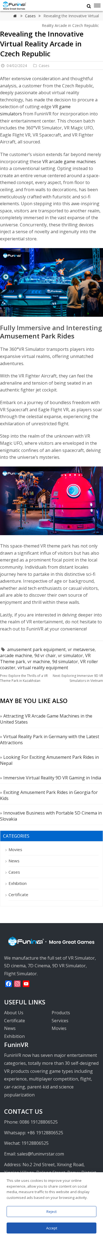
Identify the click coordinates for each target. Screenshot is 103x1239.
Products (61, 1013)
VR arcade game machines (69, 162)
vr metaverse (81, 649)
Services (60, 1021)
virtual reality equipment (43, 668)
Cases (31, 15)
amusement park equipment (36, 649)
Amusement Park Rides (37, 335)
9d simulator (65, 662)
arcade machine (16, 655)
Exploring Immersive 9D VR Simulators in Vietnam (78, 678)
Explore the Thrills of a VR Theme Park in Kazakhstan (24, 678)
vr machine (38, 662)
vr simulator (70, 655)
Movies (15, 849)
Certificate (18, 894)
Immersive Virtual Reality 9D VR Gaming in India (52, 778)
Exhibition (18, 883)
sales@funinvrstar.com (40, 1154)
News (14, 860)
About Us (13, 1013)
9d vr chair (45, 655)
